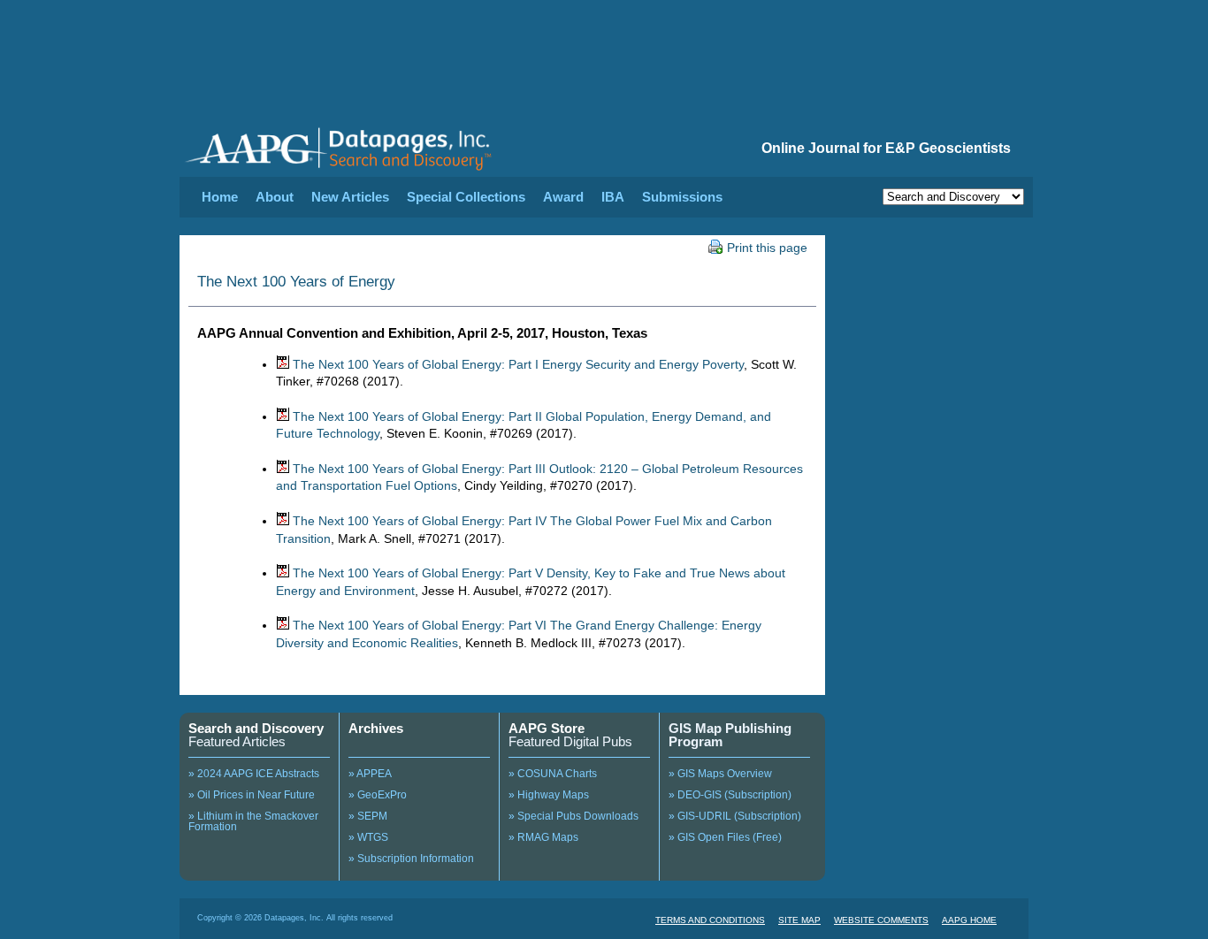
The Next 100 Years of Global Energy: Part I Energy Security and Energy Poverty (518, 364)
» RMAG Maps (543, 837)
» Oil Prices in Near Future (251, 795)
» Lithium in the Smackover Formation (253, 821)
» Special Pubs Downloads (573, 816)
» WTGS (368, 837)
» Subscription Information (411, 858)
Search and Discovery (256, 728)
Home (220, 196)
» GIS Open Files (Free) (725, 837)
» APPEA (370, 773)
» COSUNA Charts (552, 773)
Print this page (767, 247)
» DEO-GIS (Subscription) (730, 795)
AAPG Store (546, 728)
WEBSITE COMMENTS (881, 920)
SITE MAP (799, 920)
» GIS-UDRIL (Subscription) (735, 816)
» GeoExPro (377, 795)
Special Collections (466, 196)
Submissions (682, 196)
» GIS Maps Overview (720, 773)
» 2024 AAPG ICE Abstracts (253, 773)
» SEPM (367, 816)
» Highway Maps (548, 795)
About (275, 196)
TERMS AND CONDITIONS (710, 920)
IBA (612, 196)
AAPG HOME (969, 920)
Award (563, 196)
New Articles (350, 196)
